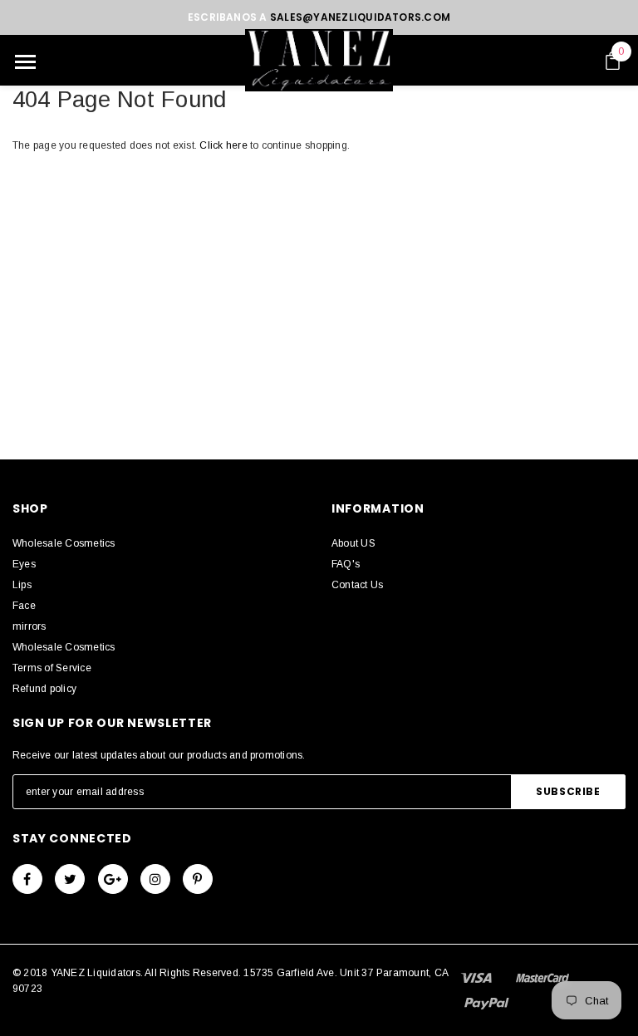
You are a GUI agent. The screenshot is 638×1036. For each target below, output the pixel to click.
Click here (224, 145)
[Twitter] (70, 879)
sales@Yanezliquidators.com (360, 17)
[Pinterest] (198, 879)
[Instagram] (155, 879)
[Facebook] (27, 879)
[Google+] (113, 879)
